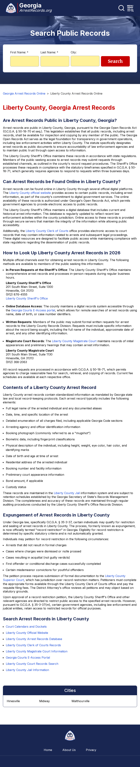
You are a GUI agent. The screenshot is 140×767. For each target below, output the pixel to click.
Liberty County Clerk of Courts (47, 231)
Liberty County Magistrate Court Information (36, 651)
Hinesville (13, 701)
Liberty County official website (30, 193)
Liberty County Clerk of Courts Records (33, 645)
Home (48, 750)
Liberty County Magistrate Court (74, 341)
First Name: (19, 52)
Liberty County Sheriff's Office (27, 298)
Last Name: (49, 52)
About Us (69, 750)
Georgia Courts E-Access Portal (28, 657)
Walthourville (80, 701)
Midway (44, 701)
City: (74, 52)
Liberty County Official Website (27, 633)
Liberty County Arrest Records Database (34, 639)
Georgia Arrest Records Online (24, 93)
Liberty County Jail (67, 493)
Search (115, 61)
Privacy (91, 750)
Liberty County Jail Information (27, 670)
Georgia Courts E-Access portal (33, 310)
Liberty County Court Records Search (32, 664)
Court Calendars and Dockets (26, 626)
